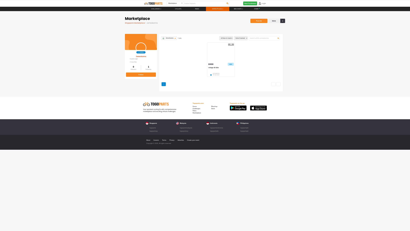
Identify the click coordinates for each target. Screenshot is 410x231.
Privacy (171, 140)
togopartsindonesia (216, 128)
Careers (156, 140)
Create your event (193, 140)
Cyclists (178, 9)
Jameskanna (141, 56)
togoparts (152, 128)
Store (213, 108)
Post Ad (259, 21)
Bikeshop (214, 106)
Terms (164, 140)
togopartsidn (214, 131)
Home (195, 106)
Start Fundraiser (250, 3)
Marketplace (197, 113)
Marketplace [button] (217, 9)
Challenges (155, 9)
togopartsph (244, 128)
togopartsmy (184, 131)
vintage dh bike (213, 67)
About (148, 140)
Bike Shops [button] (238, 9)
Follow (140, 75)
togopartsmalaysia (186, 128)
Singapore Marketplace (135, 23)
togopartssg (153, 131)
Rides (197, 9)
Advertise (181, 140)
